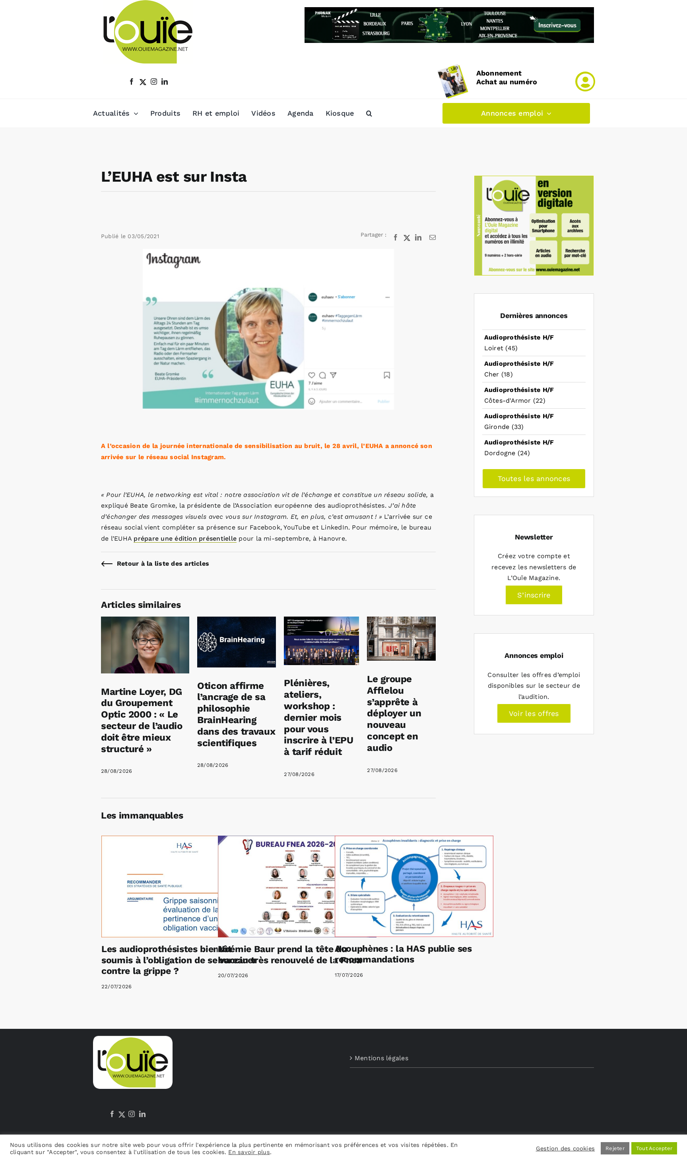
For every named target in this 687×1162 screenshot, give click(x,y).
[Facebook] (112, 1114)
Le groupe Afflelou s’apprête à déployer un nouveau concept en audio (394, 713)
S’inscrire (533, 595)
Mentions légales (381, 1058)
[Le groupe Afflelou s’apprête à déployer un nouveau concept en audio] (401, 622)
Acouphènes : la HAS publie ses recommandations (403, 954)
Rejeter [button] (615, 1148)
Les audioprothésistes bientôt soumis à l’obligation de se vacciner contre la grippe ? (179, 960)
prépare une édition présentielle (185, 538)
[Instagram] (131, 1114)
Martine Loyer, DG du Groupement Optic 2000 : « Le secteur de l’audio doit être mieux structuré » (141, 720)
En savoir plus (249, 1152)
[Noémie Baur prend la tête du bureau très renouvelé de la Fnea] (297, 886)
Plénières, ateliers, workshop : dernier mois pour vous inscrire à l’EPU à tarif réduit (318, 717)
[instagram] (154, 81)
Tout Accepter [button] (654, 1148)
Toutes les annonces (534, 478)
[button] (369, 113)
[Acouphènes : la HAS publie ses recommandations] (414, 886)
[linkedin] (164, 81)
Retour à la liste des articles (163, 563)
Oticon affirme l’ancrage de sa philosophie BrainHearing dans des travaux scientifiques (236, 714)
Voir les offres (534, 713)
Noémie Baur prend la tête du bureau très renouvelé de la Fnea (289, 955)
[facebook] (131, 81)
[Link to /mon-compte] (585, 81)
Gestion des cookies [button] (565, 1148)
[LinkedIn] (142, 1114)
